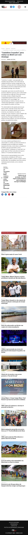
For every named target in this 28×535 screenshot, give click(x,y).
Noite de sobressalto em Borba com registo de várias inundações (12, 326)
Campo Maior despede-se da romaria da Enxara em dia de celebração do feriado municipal (13, 301)
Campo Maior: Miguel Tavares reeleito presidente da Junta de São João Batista (13, 277)
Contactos (14, 525)
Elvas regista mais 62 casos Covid (11, 254)
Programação (14, 524)
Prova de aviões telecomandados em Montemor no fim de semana (12, 461)
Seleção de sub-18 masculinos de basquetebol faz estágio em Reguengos (13, 485)
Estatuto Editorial (14, 522)
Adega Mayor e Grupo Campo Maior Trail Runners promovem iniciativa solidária (13, 398)
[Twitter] (14, 7)
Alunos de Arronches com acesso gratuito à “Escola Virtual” (11, 375)
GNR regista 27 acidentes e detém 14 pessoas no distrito (12, 406)
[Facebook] (11, 7)
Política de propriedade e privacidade (14, 527)
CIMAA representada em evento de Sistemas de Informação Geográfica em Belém (13, 350)
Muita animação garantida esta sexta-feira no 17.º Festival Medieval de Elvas (13, 430)
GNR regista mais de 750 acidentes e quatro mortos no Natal (12, 437)
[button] (19, 7)
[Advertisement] (14, 24)
